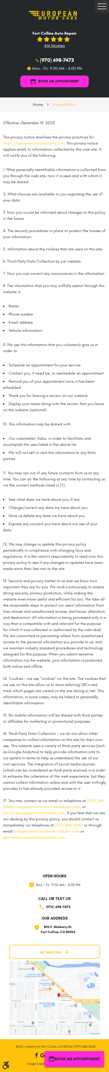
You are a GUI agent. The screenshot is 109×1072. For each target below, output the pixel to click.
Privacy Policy (64, 104)
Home (38, 104)
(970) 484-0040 (69, 825)
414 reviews (54, 46)
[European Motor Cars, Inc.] (54, 15)
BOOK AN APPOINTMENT (58, 81)
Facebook (36, 1055)
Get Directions (50, 952)
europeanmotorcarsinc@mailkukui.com (47, 807)
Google (42, 1055)
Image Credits (36, 1064)
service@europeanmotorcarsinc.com (34, 813)
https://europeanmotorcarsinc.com (33, 143)
